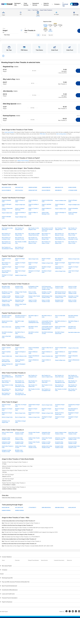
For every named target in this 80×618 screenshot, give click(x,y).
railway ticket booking (23, 160)
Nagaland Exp (8, 66)
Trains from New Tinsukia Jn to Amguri (12, 497)
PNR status (43, 134)
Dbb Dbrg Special (9, 104)
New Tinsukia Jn (62, 84)
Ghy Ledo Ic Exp (9, 79)
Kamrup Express (9, 116)
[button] (50, 30)
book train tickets (9, 132)
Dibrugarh (64, 71)
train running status (61, 134)
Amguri (4, 71)
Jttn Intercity (8, 91)
